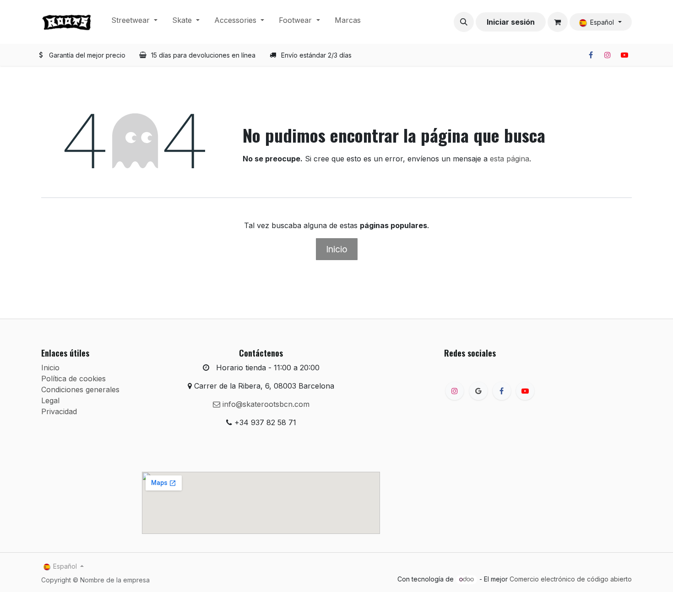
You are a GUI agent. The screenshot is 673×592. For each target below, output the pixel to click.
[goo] (478, 391)
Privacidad (59, 411)
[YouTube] (624, 55)
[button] (464, 22)
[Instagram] (607, 55)
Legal (50, 400)
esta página (509, 158)
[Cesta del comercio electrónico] (558, 22)
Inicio (336, 249)
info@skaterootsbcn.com (264, 404)
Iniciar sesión (511, 22)
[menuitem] (134, 22)
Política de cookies (73, 378)
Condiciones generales (80, 389)
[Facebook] (590, 55)
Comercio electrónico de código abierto (571, 579)
